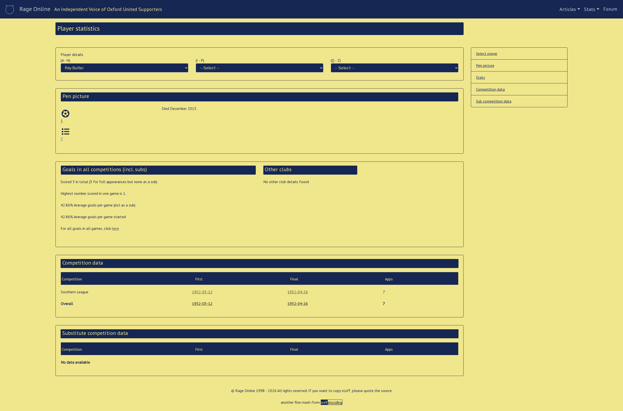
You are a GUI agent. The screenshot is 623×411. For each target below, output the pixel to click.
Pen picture (485, 65)
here (115, 228)
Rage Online (34, 9)
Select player (486, 53)
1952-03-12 (202, 291)
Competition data (490, 89)
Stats (589, 9)
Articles (567, 9)
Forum (610, 9)
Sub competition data (493, 101)
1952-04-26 (297, 291)
